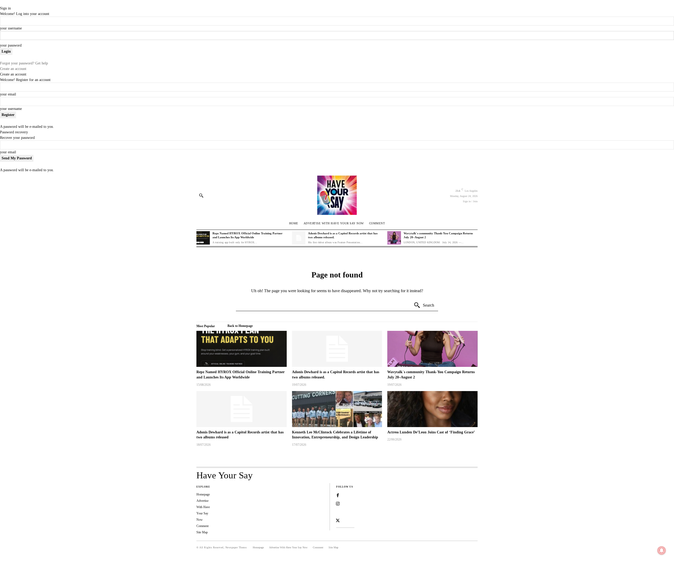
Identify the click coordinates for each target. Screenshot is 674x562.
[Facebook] (338, 495)
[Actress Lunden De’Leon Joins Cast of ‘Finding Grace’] (432, 409)
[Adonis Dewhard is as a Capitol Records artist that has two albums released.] (298, 238)
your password (11, 45)
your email (8, 94)
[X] (338, 521)
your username (11, 28)
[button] (201, 195)
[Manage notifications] (661, 550)
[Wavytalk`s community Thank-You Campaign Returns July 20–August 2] (394, 238)
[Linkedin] (338, 512)
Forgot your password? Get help (24, 63)
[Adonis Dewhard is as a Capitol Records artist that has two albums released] (241, 409)
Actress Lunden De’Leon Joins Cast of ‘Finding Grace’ (431, 432)
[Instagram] (338, 504)
